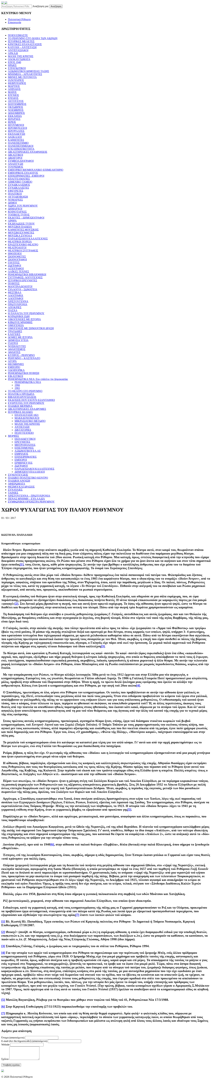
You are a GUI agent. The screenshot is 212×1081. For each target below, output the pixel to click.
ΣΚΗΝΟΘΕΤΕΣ (17, 256)
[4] (138, 685)
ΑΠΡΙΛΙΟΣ (14, 89)
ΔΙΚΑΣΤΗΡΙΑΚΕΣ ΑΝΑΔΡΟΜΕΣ (27, 409)
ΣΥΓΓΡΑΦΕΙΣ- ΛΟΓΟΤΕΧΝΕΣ (25, 277)
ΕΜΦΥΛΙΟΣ (21, 453)
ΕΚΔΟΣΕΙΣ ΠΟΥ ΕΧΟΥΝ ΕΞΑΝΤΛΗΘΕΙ (31, 400)
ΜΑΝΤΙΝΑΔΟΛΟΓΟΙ (20, 286)
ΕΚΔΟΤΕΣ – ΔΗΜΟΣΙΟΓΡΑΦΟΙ (26, 217)
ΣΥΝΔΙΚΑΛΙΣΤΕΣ (18, 187)
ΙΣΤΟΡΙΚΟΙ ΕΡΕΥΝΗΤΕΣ (22, 280)
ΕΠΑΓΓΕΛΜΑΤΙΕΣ (19, 178)
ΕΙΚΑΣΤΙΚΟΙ (15, 376)
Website (5, 1044)
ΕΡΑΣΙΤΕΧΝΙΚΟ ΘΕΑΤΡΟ (23, 244)
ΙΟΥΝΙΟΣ (13, 95)
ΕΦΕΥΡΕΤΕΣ (15, 190)
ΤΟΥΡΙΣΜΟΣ (15, 166)
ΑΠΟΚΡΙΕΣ (14, 307)
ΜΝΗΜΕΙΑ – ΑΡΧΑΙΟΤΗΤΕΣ (25, 74)
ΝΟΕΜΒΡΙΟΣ (16, 110)
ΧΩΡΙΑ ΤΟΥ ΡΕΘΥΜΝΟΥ (23, 205)
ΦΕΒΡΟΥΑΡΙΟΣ (17, 83)
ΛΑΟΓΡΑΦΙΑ (15, 295)
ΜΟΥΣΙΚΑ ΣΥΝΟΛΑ (20, 235)
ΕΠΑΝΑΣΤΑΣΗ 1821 (27, 415)
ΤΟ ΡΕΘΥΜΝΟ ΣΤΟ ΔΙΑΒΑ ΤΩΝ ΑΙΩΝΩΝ (32, 38)
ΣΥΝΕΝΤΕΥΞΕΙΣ (18, 474)
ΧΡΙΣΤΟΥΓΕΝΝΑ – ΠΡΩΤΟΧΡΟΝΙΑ (29, 495)
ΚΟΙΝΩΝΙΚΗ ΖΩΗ (19, 316)
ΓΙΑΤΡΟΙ (13, 343)
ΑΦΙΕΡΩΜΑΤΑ (16, 483)
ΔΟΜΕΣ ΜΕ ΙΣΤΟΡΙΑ (20, 337)
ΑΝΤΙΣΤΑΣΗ (22, 426)
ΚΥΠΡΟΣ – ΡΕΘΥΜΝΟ (21, 355)
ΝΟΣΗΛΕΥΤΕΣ (17, 346)
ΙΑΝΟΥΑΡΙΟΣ (16, 80)
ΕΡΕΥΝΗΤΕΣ (22, 441)
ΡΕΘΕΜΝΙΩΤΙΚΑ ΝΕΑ (28, 382)
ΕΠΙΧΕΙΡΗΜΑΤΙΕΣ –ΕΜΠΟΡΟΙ (26, 175)
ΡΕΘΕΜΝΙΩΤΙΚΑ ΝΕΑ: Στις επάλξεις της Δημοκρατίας (38, 379)
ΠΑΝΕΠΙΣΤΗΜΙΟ (18, 142)
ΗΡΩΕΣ (12, 65)
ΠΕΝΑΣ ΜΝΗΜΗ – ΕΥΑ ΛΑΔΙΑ (26, 498)
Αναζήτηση (56, 6)
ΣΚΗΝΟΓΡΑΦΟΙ (17, 259)
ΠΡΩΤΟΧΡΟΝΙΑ (17, 304)
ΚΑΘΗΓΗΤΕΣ (16, 140)
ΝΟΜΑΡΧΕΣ (15, 199)
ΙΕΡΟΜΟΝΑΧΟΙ (17, 128)
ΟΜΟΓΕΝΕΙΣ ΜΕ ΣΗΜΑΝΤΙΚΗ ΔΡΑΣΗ (31, 328)
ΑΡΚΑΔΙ (13, 53)
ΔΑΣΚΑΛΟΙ (15, 137)
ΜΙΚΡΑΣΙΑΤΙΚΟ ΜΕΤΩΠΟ (30, 421)
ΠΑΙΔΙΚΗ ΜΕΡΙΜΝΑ (20, 406)
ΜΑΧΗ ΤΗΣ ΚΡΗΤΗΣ (20, 56)
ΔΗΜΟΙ (12, 202)
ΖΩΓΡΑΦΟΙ (14, 265)
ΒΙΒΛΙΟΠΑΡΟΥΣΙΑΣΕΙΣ (22, 397)
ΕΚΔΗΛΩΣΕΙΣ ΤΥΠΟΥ (21, 223)
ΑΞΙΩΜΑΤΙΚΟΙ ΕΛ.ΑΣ (28, 450)
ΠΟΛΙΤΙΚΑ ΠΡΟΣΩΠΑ (21, 394)
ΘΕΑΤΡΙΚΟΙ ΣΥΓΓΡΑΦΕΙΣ (23, 250)
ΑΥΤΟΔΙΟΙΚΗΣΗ (18, 196)
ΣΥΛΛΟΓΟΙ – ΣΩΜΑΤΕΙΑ (22, 289)
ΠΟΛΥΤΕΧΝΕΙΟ (24, 432)
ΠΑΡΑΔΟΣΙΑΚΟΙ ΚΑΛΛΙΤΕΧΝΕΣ (28, 238)
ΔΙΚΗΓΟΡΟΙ (15, 157)
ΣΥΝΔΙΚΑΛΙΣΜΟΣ (19, 184)
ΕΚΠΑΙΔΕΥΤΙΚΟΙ (25, 438)
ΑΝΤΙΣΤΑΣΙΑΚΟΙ (18, 50)
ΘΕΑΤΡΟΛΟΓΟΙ (17, 247)
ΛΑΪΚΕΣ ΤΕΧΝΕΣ (18, 271)
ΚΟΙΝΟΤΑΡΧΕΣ (17, 211)
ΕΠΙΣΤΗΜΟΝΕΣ (24, 447)
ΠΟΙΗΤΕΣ (14, 283)
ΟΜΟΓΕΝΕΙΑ (16, 325)
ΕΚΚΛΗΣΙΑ (15, 116)
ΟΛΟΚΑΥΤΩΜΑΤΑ (19, 59)
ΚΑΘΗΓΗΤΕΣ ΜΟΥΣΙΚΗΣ (23, 229)
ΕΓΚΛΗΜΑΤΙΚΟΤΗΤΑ (21, 148)
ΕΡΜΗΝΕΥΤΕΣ (23, 462)
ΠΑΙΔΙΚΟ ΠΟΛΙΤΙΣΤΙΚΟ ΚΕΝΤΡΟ (28, 477)
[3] (103, 646)
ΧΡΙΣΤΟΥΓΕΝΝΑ (18, 301)
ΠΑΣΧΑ (12, 310)
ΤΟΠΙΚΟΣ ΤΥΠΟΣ (18, 214)
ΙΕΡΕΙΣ (12, 122)
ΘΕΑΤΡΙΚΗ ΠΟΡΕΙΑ (20, 241)
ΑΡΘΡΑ (12, 220)
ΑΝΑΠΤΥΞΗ (15, 163)
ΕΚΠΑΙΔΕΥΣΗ (16, 134)
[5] (129, 809)
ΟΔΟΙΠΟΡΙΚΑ (16, 370)
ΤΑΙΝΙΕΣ (13, 492)
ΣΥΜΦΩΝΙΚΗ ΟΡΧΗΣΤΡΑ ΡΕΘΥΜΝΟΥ (31, 501)
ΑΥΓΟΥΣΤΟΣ (16, 101)
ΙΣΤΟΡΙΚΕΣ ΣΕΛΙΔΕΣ (20, 412)
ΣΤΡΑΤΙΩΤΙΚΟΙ (17, 68)
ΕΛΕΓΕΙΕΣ (14, 334)
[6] (52, 844)
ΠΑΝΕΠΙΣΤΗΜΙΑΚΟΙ (20, 145)
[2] (16, 603)
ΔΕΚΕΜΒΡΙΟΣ (16, 113)
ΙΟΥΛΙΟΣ (13, 98)
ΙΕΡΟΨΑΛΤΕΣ (16, 131)
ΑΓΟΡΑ (12, 361)
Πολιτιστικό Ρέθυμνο (19, 19)
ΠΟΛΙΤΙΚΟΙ (15, 193)
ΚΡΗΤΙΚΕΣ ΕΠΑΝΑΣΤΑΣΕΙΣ (25, 44)
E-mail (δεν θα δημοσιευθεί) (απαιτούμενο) (24, 1041)
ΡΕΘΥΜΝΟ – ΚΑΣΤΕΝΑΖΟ (24, 358)
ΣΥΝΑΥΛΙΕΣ (15, 489)
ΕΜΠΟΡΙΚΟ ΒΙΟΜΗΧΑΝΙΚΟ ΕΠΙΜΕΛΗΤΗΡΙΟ (35, 169)
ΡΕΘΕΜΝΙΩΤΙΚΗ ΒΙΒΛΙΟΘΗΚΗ (27, 274)
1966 (17, 385)
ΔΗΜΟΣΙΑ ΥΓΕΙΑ (18, 340)
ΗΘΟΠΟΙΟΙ (15, 253)
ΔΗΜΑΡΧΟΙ (15, 208)
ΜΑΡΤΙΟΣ (14, 86)
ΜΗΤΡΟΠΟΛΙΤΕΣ (25, 444)
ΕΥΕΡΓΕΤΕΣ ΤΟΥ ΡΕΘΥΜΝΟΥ (26, 403)
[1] (22, 564)
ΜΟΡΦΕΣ (13, 435)
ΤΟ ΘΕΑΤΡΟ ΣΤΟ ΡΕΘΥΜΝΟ (25, 391)
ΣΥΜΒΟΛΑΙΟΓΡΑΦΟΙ (21, 160)
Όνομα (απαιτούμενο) (12, 1037)
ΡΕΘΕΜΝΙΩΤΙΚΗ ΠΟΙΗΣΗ (23, 373)
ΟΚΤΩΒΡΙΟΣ (15, 107)
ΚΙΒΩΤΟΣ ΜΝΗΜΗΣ (20, 322)
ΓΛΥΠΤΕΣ (14, 262)
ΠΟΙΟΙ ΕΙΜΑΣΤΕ (18, 35)
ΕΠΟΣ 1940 (14, 62)
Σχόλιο (5, 1059)
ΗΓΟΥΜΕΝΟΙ (16, 125)
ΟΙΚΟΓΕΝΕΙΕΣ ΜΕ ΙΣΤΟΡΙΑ (24, 319)
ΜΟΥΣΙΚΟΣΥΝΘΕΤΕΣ (21, 232)
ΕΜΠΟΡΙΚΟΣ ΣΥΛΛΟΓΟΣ (23, 172)
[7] (77, 915)
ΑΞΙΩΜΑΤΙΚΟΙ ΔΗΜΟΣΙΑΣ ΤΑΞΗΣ (28, 71)
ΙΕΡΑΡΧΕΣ (14, 119)
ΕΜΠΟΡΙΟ (14, 367)
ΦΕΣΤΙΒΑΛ (14, 292)
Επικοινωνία (14, 22)
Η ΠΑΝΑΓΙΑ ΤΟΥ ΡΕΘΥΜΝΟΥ (26, 313)
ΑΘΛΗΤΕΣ (14, 352)
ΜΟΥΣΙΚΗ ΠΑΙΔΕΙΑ (20, 226)
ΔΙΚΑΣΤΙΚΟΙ (15, 154)
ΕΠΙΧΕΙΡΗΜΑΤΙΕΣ (26, 456)
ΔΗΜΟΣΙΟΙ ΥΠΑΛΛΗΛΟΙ (30, 471)
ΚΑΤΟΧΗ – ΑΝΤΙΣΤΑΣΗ (22, 47)
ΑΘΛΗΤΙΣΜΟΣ (16, 349)
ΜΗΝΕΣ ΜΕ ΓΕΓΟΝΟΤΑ (22, 77)
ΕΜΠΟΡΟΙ (21, 459)
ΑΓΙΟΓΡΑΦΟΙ (16, 268)
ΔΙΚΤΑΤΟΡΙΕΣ (23, 429)
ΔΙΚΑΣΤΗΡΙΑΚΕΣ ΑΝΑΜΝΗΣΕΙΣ (27, 151)
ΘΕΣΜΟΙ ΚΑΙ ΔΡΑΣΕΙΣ (21, 486)
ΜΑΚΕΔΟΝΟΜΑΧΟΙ (27, 418)
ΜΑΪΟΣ (12, 92)
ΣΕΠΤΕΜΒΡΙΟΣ (17, 104)
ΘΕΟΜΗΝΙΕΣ (16, 364)
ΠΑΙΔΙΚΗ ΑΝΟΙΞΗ (19, 480)
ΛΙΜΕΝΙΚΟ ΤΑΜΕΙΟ (20, 181)
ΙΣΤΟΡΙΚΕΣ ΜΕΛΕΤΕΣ (21, 41)
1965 (17, 388)
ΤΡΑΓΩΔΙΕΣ (15, 331)
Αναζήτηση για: (40, 6)
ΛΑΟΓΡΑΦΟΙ (15, 298)
